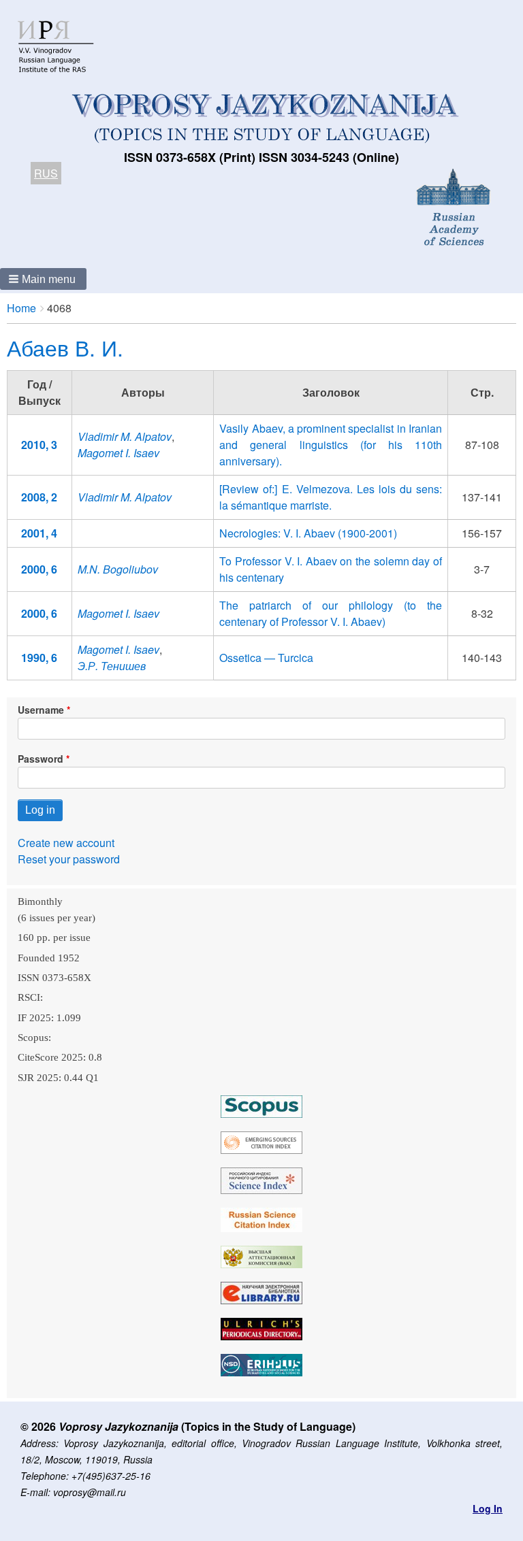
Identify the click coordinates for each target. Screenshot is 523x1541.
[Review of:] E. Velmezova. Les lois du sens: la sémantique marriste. (330, 497)
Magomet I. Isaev (118, 453)
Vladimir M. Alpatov (125, 436)
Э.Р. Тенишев (112, 666)
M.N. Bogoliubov (118, 569)
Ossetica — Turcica (266, 657)
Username (41, 709)
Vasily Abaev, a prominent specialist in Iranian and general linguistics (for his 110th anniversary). (330, 444)
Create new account (66, 842)
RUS (46, 173)
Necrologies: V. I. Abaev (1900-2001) (308, 533)
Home (21, 308)
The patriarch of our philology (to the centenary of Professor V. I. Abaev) (330, 613)
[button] (43, 279)
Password (40, 758)
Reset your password (69, 859)
